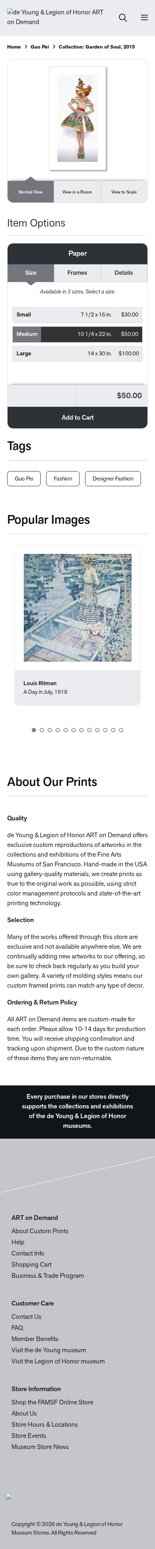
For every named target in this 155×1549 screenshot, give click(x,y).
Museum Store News (40, 1447)
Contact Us (26, 1317)
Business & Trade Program (48, 1276)
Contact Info (28, 1254)
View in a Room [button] (77, 192)
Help (18, 1243)
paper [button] (77, 254)
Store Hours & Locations (45, 1425)
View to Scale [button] (124, 192)
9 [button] (97, 730)
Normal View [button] (31, 192)
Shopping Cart (32, 1265)
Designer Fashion (113, 479)
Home (14, 47)
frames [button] (77, 273)
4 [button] (58, 730)
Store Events (29, 1436)
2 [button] (42, 730)
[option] (77, 625)
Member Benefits (35, 1339)
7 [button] (81, 730)
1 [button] (34, 730)
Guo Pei (40, 47)
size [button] (30, 273)
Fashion (63, 479)
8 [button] (89, 730)
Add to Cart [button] (78, 418)
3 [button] (50, 730)
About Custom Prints (40, 1232)
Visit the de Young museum (49, 1351)
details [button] (124, 273)
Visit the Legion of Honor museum (58, 1362)
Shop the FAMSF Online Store (52, 1403)
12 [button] (121, 730)
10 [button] (105, 730)
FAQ (17, 1328)
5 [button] (65, 730)
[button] (78, 315)
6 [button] (73, 730)
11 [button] (113, 730)
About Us (24, 1414)
